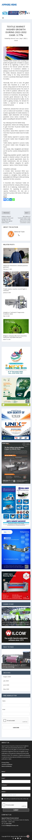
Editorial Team (14, 38)
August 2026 (7, 676)
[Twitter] (7, 199)
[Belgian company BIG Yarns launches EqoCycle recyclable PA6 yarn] (16, 325)
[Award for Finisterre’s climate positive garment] (16, 255)
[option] (16, 616)
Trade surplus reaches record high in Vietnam (15, 289)
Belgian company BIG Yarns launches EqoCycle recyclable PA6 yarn (15, 336)
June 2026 (6, 685)
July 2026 (6, 681)
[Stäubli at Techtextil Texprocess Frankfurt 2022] (16, 302)
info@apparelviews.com (11, 825)
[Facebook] (4, 199)
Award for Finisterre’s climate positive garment (15, 266)
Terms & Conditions (7, 764)
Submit (16, 810)
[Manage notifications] (28, 836)
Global (16, 40)
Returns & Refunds (7, 766)
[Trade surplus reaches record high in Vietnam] (16, 279)
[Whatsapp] (13, 199)
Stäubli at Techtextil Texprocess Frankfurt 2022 (13, 313)
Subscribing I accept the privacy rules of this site (16, 798)
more (9, 759)
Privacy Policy (5, 762)
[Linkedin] (10, 199)
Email (3, 709)
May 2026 (6, 689)
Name (3, 701)
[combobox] (4, 794)
